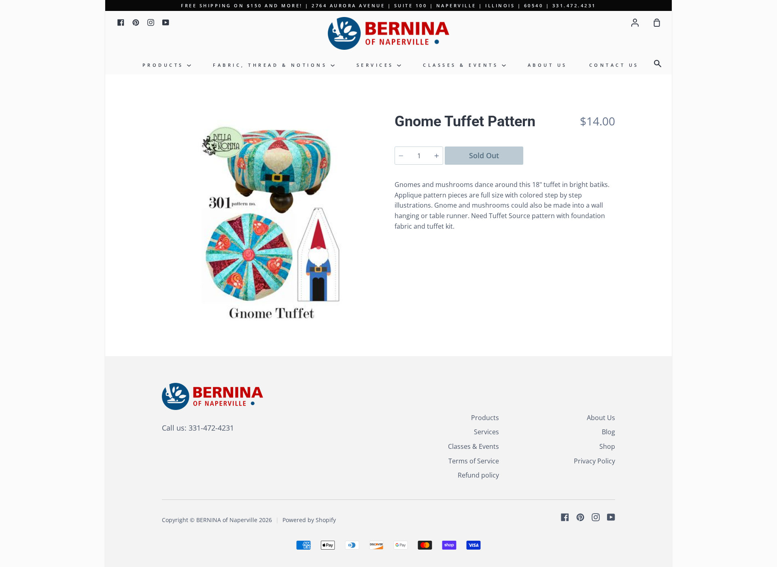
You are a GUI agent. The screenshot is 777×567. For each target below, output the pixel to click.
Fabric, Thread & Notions (272, 65)
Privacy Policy (594, 461)
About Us (547, 65)
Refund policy (478, 475)
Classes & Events (462, 65)
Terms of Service (473, 461)
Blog (608, 431)
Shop (607, 446)
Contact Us (614, 65)
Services (377, 65)
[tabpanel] (272, 221)
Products (164, 65)
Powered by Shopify (309, 520)
